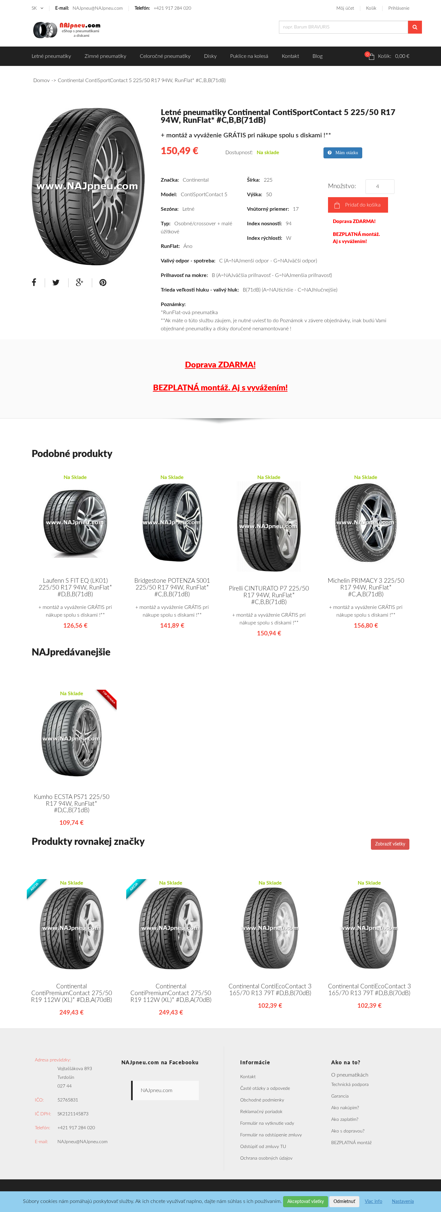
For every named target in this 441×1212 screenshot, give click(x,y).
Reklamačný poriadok (261, 1112)
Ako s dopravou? (347, 1131)
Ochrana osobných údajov (266, 1158)
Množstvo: (343, 186)
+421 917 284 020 (163, 8)
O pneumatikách (349, 1075)
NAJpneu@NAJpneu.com (89, 8)
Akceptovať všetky (305, 1201)
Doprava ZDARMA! (354, 221)
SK (35, 8)
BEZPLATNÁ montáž (351, 1143)
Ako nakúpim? (345, 1108)
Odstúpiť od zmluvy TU (263, 1146)
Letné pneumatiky (51, 56)
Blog (318, 56)
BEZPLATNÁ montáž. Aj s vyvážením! (356, 238)
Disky (210, 56)
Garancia (340, 1096)
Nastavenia (403, 1201)
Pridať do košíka (363, 204)
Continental (196, 180)
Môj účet (345, 8)
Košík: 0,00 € (387, 55)
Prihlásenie (398, 8)
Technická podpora (350, 1084)
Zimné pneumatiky (105, 56)
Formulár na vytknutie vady (267, 1123)
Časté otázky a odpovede (265, 1088)
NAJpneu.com (156, 1090)
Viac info (373, 1201)
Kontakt (290, 56)
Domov (41, 80)
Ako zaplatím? (344, 1119)
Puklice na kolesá (249, 56)
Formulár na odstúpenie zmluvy (271, 1135)
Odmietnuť (344, 1201)
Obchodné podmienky (262, 1100)
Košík (371, 8)
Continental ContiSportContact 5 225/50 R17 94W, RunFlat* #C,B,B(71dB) (142, 80)
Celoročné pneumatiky (165, 56)
